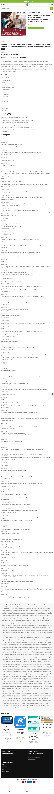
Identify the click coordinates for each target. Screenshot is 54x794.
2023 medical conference (10, 606)
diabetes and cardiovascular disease (44, 630)
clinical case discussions (9, 622)
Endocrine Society (34, 742)
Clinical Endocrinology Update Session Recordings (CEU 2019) (33, 736)
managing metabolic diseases (15, 666)
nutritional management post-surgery (37, 679)
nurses (28, 678)
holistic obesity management (25, 659)
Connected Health (43, 625)
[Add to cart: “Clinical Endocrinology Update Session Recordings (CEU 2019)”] (38, 718)
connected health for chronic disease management (26, 627)
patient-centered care (26, 688)
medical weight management (11, 667)
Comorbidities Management (18, 625)
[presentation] (18, 256)
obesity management (14, 683)
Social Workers (18, 701)
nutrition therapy (10, 679)
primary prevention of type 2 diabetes (11, 695)
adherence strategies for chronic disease (25, 606)
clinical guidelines (19, 622)
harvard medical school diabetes (28, 656)
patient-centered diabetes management (23, 690)
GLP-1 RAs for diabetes (32, 649)
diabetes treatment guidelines (36, 642)
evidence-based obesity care (10, 647)
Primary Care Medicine (20, 738)
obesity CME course (34, 681)
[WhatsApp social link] (31, 1)
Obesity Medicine (44, 604)
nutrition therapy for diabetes (21, 679)
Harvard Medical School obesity (43, 656)
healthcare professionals (15, 657)
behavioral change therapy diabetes (16, 613)
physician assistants (37, 691)
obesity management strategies (26, 683)
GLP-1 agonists (17, 649)
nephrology (45, 676)
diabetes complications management (17, 637)
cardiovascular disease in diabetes (42, 615)
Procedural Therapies (26, 695)
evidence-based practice (41, 647)
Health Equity (6, 657)
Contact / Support (5, 771)
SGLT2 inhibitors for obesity (37, 700)
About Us (4, 769)
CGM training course (30, 618)
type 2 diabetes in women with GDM (34, 703)
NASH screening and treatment (27, 676)
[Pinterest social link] (27, 1)
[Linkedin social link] (29, 1)
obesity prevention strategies (40, 684)
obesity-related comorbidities (14, 688)
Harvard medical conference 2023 (28, 654)
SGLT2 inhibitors (42, 698)
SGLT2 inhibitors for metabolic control (21, 700)
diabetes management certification (10, 639)
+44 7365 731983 (31, 759)
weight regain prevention (19, 707)
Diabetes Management (45, 637)
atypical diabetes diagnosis (19, 610)
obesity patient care (28, 684)
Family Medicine (20, 735)
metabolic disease (22, 667)
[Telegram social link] (33, 1)
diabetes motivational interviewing (27, 639)
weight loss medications (23, 705)
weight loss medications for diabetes (38, 705)
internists (39, 661)
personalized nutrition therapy (25, 691)
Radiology (7, 739)
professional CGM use (36, 695)
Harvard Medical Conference (13, 654)
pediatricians (15, 691)
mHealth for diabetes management (30, 671)
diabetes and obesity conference (34, 632)
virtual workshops (13, 705)
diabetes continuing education (33, 637)
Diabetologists (12, 644)
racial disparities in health (32, 696)
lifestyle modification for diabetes (25, 662)
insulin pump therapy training (29, 661)
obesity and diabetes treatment (11, 681)
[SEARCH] (51, 8)
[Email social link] (25, 1)
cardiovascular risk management (39, 617)
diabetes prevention (12, 640)
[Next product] (52, 12)
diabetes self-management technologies (43, 640)
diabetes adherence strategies (28, 630)
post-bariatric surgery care (8, 693)
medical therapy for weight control (44, 666)
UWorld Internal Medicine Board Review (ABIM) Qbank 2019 (20, 732)
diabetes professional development (25, 640)
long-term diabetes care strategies (18, 664)
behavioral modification (29, 613)
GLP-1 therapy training (13, 651)
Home (29, 12)
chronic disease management (28, 620)
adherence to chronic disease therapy (43, 606)
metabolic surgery (13, 669)
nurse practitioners (22, 678)
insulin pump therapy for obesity (15, 661)
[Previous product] (49, 12)
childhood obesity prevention (15, 620)
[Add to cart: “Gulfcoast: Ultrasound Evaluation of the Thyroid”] (11, 718)
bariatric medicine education (31, 610)
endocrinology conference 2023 (32, 645)
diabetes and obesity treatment (35, 634)
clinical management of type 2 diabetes (32, 622)
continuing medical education (35, 628)
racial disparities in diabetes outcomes (17, 696)
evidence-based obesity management (26, 647)
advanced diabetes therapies (38, 608)
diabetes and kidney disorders (9, 632)
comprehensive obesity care (31, 625)
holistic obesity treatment (39, 659)
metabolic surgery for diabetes (39, 669)
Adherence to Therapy (9, 608)
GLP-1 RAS (23, 649)
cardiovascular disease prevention (9, 617)
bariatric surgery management (13, 612)
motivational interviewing (32, 673)
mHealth (19, 671)
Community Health (21, 623)
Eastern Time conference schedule (43, 644)
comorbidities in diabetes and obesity (35, 623)
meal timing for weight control (29, 666)
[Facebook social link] (21, 1)
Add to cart (32, 28)
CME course (14, 623)
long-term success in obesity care (33, 664)
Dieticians (33, 644)
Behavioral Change (38, 612)
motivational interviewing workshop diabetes (34, 674)
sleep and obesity (10, 701)
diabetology (19, 644)
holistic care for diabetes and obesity (42, 657)
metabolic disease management (34, 667)
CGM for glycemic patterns (19, 618)
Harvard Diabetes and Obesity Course (27, 651)
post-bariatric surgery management (23, 693)
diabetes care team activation (40, 635)
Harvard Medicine (26, 604)
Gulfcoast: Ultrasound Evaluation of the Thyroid (7, 729)
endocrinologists (13, 645)
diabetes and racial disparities (19, 635)
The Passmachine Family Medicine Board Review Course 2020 (47, 727)
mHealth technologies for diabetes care (17, 673)
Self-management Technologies (11, 698)
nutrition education (35, 678)
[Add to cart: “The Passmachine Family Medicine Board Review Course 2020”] (51, 718)
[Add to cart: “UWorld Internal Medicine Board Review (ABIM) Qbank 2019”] (24, 718)
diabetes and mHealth (21, 632)
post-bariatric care (46, 691)
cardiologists (25, 615)
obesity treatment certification (22, 686)
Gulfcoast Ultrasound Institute (7, 736)
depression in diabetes (16, 630)
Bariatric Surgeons (43, 610)
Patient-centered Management (39, 690)
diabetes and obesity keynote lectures (18, 634)
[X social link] (23, 1)
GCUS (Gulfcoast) (7, 734)
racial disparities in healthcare (45, 696)
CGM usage (38, 618)
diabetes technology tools (9, 642)
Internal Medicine (36, 12)
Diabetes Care (29, 635)
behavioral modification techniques (14, 615)
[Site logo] (27, 4)
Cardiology (31, 615)
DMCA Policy (4, 766)
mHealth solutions (42, 671)
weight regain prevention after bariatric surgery (36, 707)
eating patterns (5, 645)
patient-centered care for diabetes (40, 688)
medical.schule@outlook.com (36, 757)
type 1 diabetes (13, 703)
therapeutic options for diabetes (29, 701)
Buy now (41, 28)
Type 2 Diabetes (21, 703)
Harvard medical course (41, 654)
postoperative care (36, 693)
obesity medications (19, 684)
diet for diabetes (26, 644)
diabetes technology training (22, 642)
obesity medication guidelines (40, 683)
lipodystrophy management (40, 662)
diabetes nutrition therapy (41, 639)
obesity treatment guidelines (35, 686)
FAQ (3, 764)
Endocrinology (21, 645)
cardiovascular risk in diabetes (25, 617)
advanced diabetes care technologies (23, 608)
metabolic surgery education (24, 669)
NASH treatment (38, 676)
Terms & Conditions (6, 767)
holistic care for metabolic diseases (11, 659)
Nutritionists (49, 679)
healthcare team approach (27, 657)
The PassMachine (47, 735)
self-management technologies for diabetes (28, 698)
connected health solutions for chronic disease (17, 628)
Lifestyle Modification (12, 662)
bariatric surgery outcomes (27, 612)
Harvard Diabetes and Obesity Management (20, 652)
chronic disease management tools (43, 620)
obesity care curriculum (24, 681)
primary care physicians (46, 693)
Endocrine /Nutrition (16, 604)
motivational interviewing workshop (16, 674)
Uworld (20, 740)
